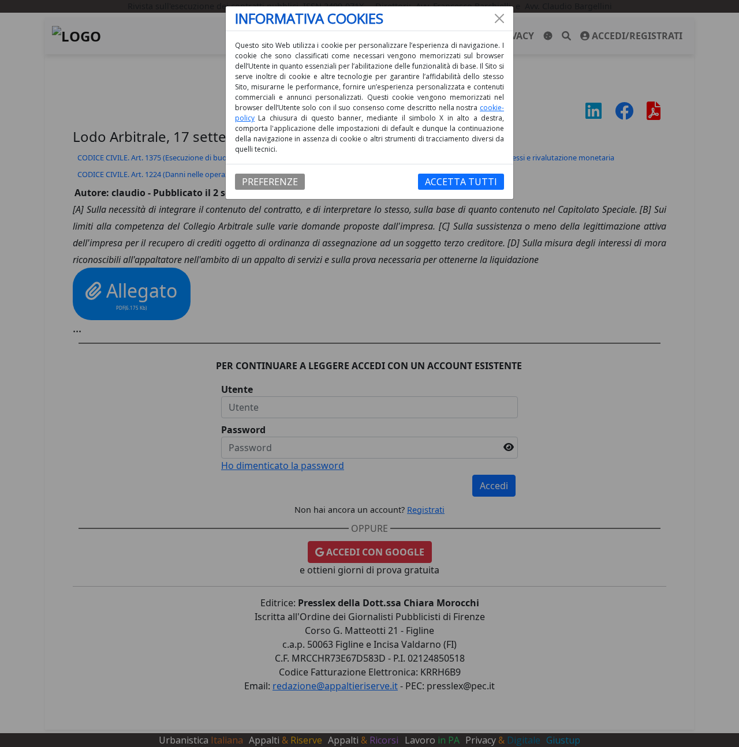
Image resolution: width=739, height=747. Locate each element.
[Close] (499, 18)
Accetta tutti (461, 181)
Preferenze (270, 181)
